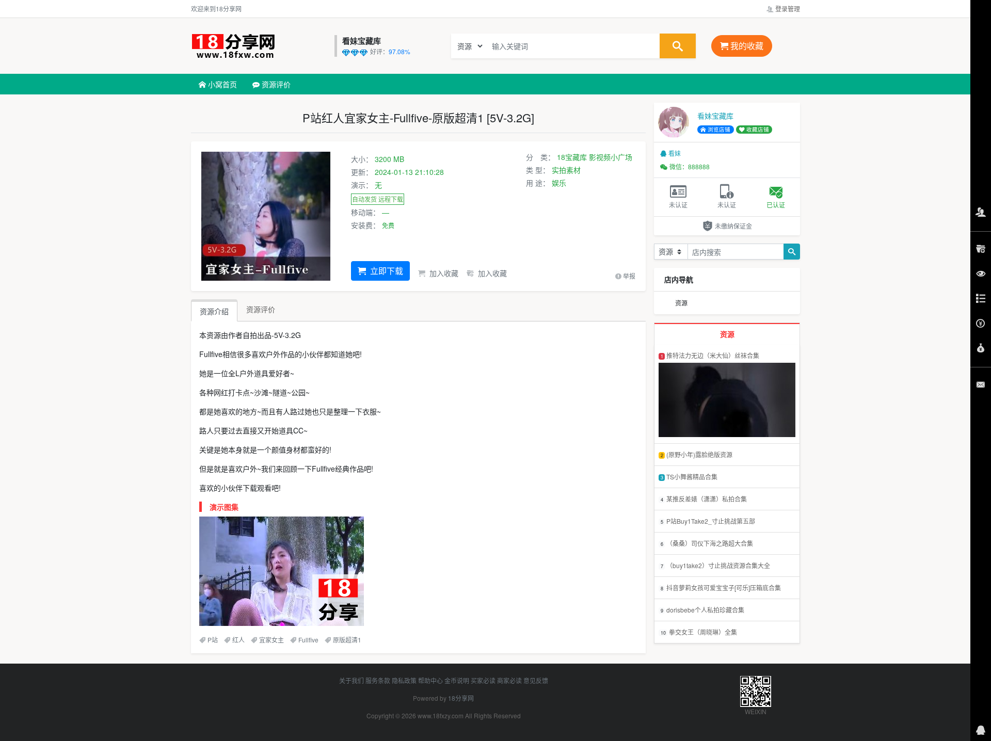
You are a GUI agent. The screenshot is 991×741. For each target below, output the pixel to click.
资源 (681, 302)
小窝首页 (221, 84)
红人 (238, 639)
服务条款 (377, 680)
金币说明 (456, 680)
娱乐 (559, 183)
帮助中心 (430, 680)
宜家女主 (271, 639)
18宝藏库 (572, 157)
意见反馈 (535, 680)
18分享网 (461, 698)
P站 (212, 639)
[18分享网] (260, 45)
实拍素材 (566, 170)
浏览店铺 (718, 129)
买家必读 (483, 680)
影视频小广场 (610, 157)
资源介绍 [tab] (214, 311)
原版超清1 (347, 639)
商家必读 (509, 680)
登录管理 (787, 8)
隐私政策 (404, 680)
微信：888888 (689, 166)
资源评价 (275, 84)
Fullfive (308, 639)
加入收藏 (442, 273)
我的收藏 (745, 46)
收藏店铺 (757, 129)
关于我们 (351, 680)
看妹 (674, 153)
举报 (628, 275)
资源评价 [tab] (260, 309)
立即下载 (385, 271)
